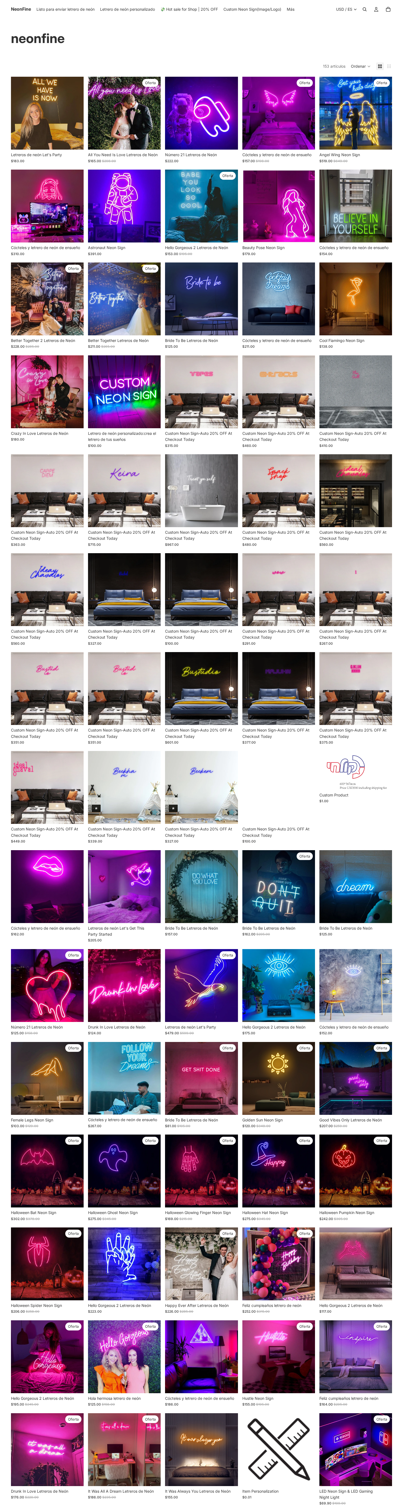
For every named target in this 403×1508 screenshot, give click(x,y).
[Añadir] (152, 420)
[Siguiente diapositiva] (75, 113)
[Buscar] (365, 9)
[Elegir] (75, 141)
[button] (361, 66)
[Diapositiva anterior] (19, 113)
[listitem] (290, 9)
